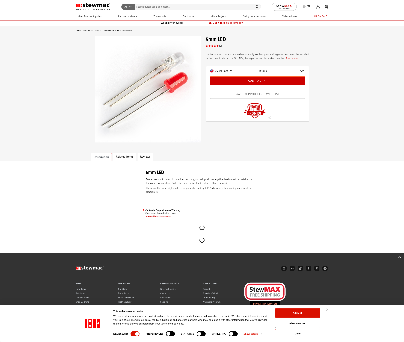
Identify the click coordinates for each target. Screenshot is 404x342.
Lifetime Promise (168, 289)
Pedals (98, 30)
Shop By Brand (82, 302)
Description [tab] (101, 157)
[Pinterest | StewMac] (316, 269)
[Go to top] (399, 257)
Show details (251, 334)
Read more (292, 58)
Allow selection (297, 323)
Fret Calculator (124, 302)
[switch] (170, 333)
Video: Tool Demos (126, 297)
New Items (81, 289)
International (166, 297)
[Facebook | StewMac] (308, 269)
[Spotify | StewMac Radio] (324, 269)
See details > (269, 117)
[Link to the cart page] (326, 7)
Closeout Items (82, 297)
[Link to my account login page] (318, 7)
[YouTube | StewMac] (291, 269)
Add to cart (257, 81)
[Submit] (257, 7)
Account (206, 289)
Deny (297, 333)
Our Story (122, 289)
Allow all (297, 313)
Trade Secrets (124, 293)
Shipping (164, 302)
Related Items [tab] (124, 157)
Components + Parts (112, 30)
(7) (220, 46)
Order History (209, 297)
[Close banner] (327, 309)
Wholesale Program (211, 302)
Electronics (88, 30)
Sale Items (80, 293)
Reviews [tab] (145, 157)
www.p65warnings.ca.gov (158, 216)
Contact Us (165, 293)
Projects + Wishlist (211, 293)
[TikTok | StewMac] (300, 269)
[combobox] (191, 7)
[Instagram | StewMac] (283, 269)
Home (78, 30)
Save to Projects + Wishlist (257, 94)
